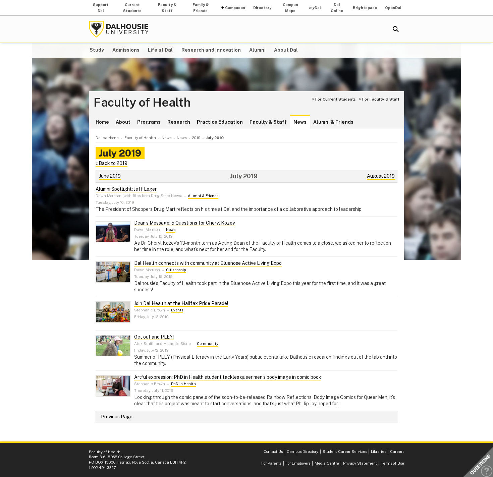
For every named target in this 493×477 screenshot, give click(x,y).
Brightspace (365, 8)
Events (177, 310)
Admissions (126, 50)
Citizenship (176, 269)
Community (207, 343)
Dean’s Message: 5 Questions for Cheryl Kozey (184, 223)
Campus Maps (290, 8)
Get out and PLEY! (154, 337)
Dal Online (337, 8)
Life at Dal (160, 50)
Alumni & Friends (333, 122)
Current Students (132, 8)
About (123, 122)
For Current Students (335, 99)
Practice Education (220, 122)
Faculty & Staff (167, 8)
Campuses (235, 8)
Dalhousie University (119, 29)
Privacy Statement (360, 463)
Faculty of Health (142, 102)
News (300, 122)
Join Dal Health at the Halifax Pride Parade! (181, 303)
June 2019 (110, 176)
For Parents (271, 463)
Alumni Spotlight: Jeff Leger (126, 189)
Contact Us (273, 451)
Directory (262, 8)
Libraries (378, 451)
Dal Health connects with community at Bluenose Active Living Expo (208, 263)
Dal (315, 8)
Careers (397, 451)
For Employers (297, 463)
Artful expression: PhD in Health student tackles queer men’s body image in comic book (227, 377)
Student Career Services (345, 451)
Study (97, 50)
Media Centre (327, 463)
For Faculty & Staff (380, 99)
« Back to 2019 (111, 163)
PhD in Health (183, 383)
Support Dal (101, 8)
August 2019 (381, 176)
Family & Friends (201, 8)
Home (102, 122)
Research (178, 122)
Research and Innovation (211, 50)
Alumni (257, 50)
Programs (149, 122)
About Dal (286, 50)
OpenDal (393, 8)
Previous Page (116, 416)
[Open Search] (395, 29)
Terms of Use (392, 463)
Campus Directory (302, 451)
